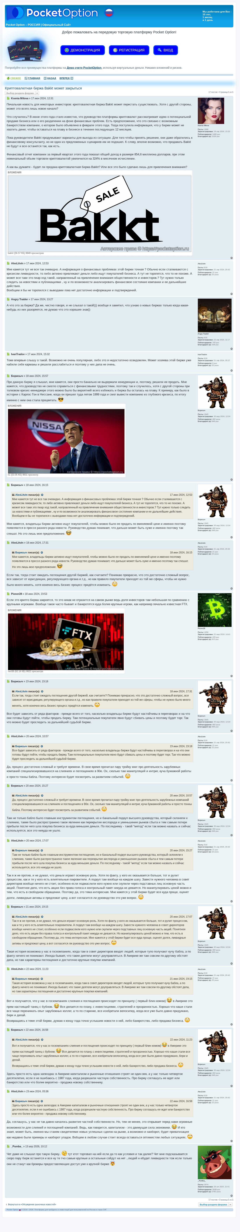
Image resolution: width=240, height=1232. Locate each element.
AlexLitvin (21, 494)
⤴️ (32, 78)
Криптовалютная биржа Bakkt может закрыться (43, 88)
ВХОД (168, 50)
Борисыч (21, 552)
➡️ (66, 78)
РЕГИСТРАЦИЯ (131, 50)
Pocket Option (12, 1210)
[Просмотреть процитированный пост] (42, 495)
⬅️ (50, 78)
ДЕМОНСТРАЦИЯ (85, 50)
